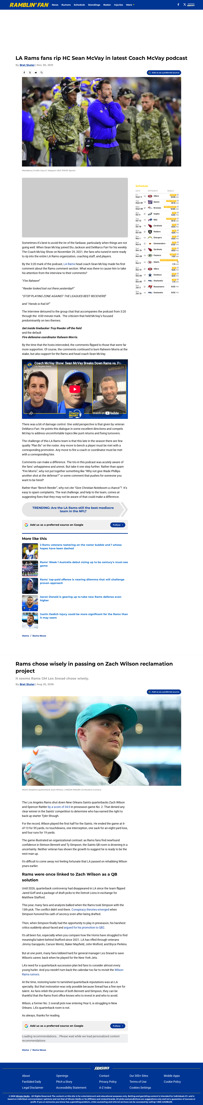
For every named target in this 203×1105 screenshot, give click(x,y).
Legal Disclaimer (32, 1087)
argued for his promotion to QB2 (84, 927)
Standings (94, 4)
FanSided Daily (31, 1081)
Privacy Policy (108, 1081)
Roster (107, 4)
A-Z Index (105, 1087)
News (55, 4)
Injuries (118, 4)
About (26, 1075)
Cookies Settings (140, 1087)
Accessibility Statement (71, 1087)
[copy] (41, 72)
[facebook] (178, 4)
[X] (184, 4)
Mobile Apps (172, 1075)
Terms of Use (138, 1081)
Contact (104, 1075)
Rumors (66, 4)
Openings (62, 1075)
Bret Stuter (27, 65)
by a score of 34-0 (59, 807)
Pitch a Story (64, 1081)
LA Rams (69, 264)
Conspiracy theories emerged (91, 909)
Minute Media (23, 1096)
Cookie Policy (172, 1081)
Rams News (39, 635)
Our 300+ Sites (139, 1075)
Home (25, 635)
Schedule (79, 4)
